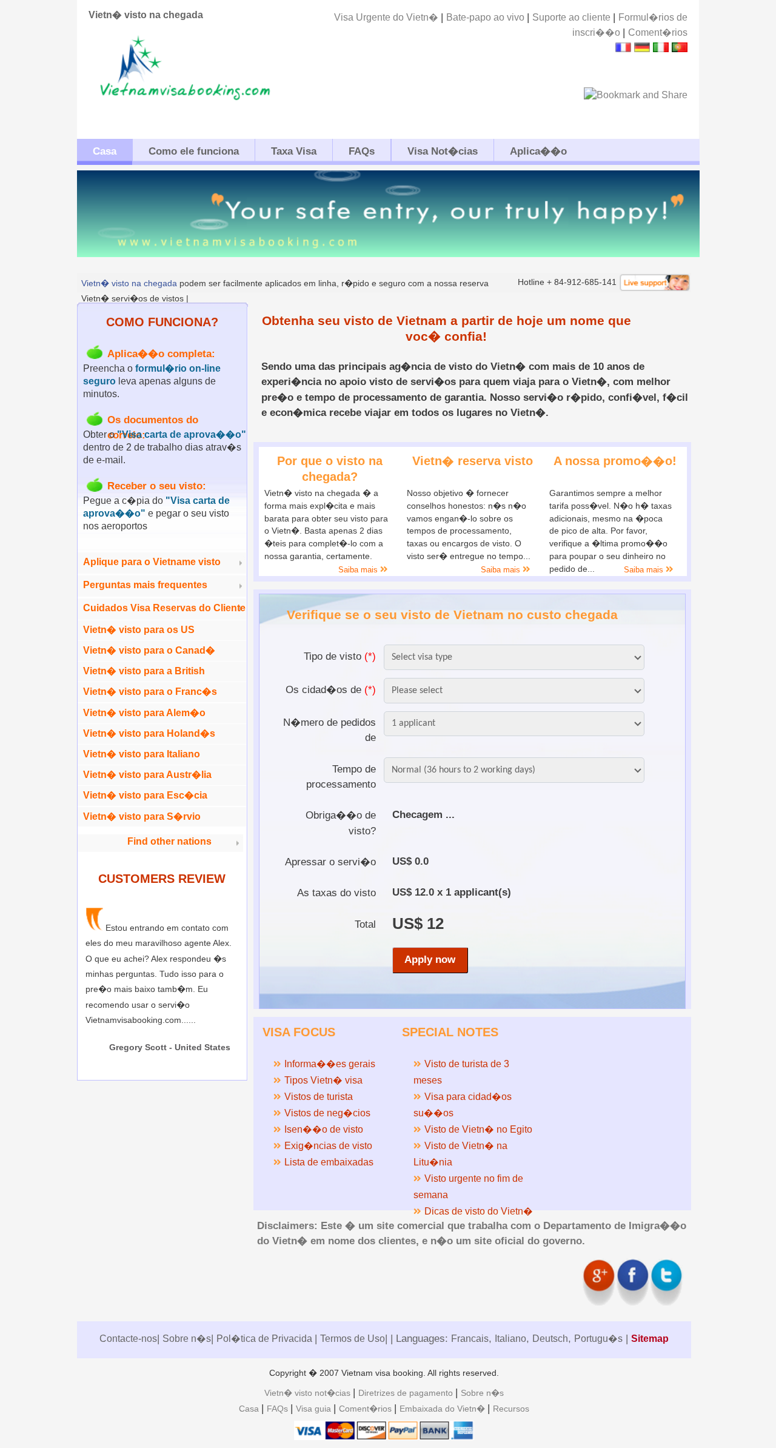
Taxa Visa (293, 151)
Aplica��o (538, 151)
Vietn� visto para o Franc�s (150, 691)
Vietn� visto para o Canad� (149, 650)
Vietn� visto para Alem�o (144, 713)
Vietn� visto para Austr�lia (147, 774)
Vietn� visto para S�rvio (142, 816)
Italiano (510, 1338)
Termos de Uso (352, 1338)
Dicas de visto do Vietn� (478, 1211)
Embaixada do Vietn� (443, 1408)
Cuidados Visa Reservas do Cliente (164, 608)
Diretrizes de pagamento (406, 1393)
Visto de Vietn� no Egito (478, 1129)
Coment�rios (657, 32)
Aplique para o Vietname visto (152, 562)
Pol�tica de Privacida (265, 1338)
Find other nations (169, 841)
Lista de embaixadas (328, 1162)
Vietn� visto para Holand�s (149, 733)
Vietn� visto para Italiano (141, 754)
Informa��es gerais (329, 1064)
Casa (104, 151)
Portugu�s (598, 1338)
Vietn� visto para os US (139, 630)
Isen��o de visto (323, 1129)
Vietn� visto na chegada (129, 283)
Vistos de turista (318, 1096)
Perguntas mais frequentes (145, 585)
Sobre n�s (186, 1338)
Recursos (511, 1408)
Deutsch (550, 1338)
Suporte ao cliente (572, 17)
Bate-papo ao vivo (486, 17)
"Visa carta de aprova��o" (181, 434)
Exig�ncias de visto (328, 1146)
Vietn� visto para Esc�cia (145, 795)
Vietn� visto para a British (144, 671)
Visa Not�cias (442, 151)
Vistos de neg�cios (327, 1113)
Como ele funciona (194, 151)
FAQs (362, 151)
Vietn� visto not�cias (308, 1393)
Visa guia (314, 1408)
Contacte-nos (128, 1338)
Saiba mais (359, 569)
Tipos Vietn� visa (323, 1080)
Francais (470, 1338)
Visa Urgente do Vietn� (387, 17)
